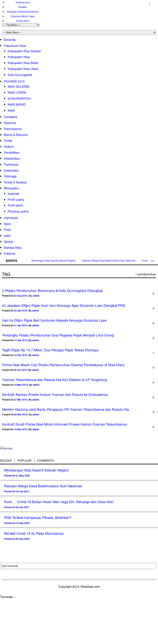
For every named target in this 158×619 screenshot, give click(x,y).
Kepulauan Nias (15, 45)
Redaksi (22, 6)
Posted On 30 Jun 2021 (16, 491)
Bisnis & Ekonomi (16, 134)
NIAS (11, 110)
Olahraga (10, 176)
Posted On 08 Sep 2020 (16, 539)
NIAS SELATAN (18, 86)
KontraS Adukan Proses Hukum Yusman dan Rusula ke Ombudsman (55, 394)
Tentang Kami (22, 2)
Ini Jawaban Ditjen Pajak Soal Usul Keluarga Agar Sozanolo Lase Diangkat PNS (63, 305)
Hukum (9, 146)
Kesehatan (11, 170)
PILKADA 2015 (14, 81)
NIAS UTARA (17, 92)
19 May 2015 (21, 384)
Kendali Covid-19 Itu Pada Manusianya (34, 533)
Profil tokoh (15, 205)
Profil (7, 230)
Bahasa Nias (13, 247)
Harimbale (11, 218)
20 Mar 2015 (21, 414)
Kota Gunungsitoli (20, 75)
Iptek (7, 235)
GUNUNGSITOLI (19, 98)
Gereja (8, 241)
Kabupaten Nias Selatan (24, 51)
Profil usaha (16, 199)
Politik (8, 140)
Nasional (10, 123)
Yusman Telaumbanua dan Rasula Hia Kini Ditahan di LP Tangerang (54, 379)
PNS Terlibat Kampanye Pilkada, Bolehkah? (37, 517)
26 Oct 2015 (20, 370)
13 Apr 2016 (20, 340)
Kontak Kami (22, 20)
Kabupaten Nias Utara (23, 69)
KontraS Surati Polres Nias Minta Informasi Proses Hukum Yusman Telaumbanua (64, 424)
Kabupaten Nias (19, 57)
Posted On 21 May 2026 (17, 475)
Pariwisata (11, 164)
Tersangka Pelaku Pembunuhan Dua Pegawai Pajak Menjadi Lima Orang (58, 334)
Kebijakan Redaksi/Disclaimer (23, 11)
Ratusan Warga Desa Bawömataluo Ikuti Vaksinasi (108, 260)
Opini (7, 224)
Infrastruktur (12, 158)
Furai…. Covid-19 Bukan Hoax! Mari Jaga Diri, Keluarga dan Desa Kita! (58, 501)
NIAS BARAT (17, 104)
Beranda (10, 39)
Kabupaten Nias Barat (23, 63)
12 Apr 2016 (20, 355)
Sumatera (10, 117)
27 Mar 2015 (21, 399)
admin (36, 295)
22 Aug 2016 (21, 295)
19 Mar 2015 (21, 429)
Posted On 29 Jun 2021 (16, 507)
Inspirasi (13, 193)
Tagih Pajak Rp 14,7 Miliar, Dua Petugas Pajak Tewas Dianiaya (50, 349)
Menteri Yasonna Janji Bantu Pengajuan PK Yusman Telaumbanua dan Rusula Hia (65, 409)
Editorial (9, 253)
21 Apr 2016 (20, 325)
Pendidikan (11, 152)
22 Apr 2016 (20, 310)
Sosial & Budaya (15, 182)
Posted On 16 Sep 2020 (16, 523)
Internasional (13, 128)
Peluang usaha (18, 211)
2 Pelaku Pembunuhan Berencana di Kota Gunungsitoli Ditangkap (52, 290)
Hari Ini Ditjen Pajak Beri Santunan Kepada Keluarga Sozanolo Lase (54, 320)
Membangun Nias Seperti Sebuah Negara (53, 260)
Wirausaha (11, 188)
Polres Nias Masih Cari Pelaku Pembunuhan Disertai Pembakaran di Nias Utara (63, 364)
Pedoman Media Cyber (23, 16)
